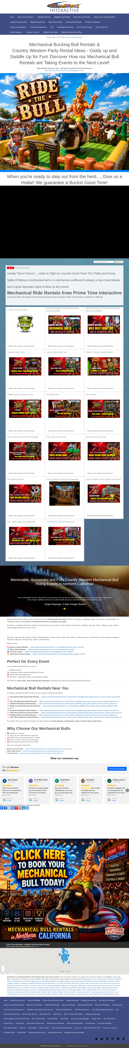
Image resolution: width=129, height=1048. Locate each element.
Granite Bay (94, 990)
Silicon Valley (84, 981)
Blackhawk (48, 988)
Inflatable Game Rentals (62, 17)
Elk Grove (28, 990)
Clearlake (61, 979)
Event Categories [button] (16, 32)
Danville (40, 988)
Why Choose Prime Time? (92, 1025)
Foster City (41, 983)
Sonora (78, 992)
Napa (33, 979)
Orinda (67, 990)
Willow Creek (46, 990)
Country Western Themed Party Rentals (16, 1016)
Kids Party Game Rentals (81, 17)
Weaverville (37, 990)
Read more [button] (6, 793)
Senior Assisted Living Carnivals (62, 1025)
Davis (118, 983)
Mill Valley (103, 979)
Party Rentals (57, 1012)
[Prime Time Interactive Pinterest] (118, 1037)
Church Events (8, 1021)
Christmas (22, 1025)
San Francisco (73, 983)
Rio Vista (114, 985)
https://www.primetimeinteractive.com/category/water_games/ (51, 647)
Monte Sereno (55, 985)
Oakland (17, 988)
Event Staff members (10, 1025)
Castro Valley (81, 985)
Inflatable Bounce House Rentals (18, 985)
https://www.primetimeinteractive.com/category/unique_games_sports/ (59, 652)
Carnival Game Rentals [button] (18, 27)
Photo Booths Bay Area (82, 1007)
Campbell (31, 981)
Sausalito (79, 979)
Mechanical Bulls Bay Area (64, 1007)
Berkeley (97, 983)
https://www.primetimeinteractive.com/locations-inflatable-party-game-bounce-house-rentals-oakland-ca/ (78, 701)
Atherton (90, 983)
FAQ (52, 27)
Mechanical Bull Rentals (74, 22)
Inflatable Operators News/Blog (71, 32)
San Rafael (86, 979)
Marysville (27, 992)
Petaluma (118, 977)
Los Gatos (60, 981)
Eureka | (55, 990)
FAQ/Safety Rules (9, 1030)
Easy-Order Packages (104, 1021)
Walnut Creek (81, 988)
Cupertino (49, 983)
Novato (67, 979)
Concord (73, 990)
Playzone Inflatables (33, 998)
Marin (73, 979)
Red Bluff (106, 992)
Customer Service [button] (32, 32)
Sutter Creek (97, 988)
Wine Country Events (38, 1016)
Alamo (47, 985)
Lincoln (20, 992)
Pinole (74, 985)
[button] (1, 788)
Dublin (117, 979)
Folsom (113, 988)
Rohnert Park (12, 979)
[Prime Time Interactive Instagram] (112, 1037)
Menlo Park (75, 981)
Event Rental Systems (82, 1043)
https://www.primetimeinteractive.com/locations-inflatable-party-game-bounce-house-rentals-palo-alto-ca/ (78, 699)
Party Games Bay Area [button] (38, 27)
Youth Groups (19, 1021)
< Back (10, 268)
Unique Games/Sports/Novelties (104, 17)
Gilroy (18, 983)
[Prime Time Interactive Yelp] (107, 1037)
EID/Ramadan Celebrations (55, 1021)
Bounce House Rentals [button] (25, 17)
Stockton (110, 990)
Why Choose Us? (102, 27)
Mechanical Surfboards (92, 22)
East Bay (48, 992)
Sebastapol (95, 979)
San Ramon (33, 988)
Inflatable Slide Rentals (37, 22)
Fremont (104, 983)
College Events (96, 1016)
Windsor (53, 979)
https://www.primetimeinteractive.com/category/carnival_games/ (49, 649)
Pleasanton (56, 988)
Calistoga (10, 981)
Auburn (34, 992)
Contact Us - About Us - (110, 1025)
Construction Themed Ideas (35, 1021)
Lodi (8, 992)
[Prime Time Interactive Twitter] (96, 1037)
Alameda (20, 979)
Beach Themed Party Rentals (73, 1012)
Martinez (60, 990)
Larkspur (111, 979)
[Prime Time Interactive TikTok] (123, 1037)
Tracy (116, 990)
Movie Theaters (44, 1025)
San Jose (107, 981)
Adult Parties (64, 1016)
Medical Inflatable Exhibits (75, 1021)
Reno (100, 992)
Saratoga (24, 981)
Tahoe (66, 992)
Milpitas (16, 981)
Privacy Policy (21, 1030)
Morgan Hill (11, 983)
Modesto (14, 992)
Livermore (103, 990)
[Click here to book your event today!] (64, 888)
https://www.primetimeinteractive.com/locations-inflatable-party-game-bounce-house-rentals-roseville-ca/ (79, 708)
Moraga (72, 988)
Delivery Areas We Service (37, 1030)
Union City (111, 983)
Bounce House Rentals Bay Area (53, 998)
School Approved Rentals (65, 27)
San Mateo (33, 983)
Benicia (38, 979)
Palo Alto (67, 981)
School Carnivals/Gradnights (80, 1016)
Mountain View (40, 981)
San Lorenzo (114, 992)
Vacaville (40, 992)
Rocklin (86, 990)
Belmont (64, 983)
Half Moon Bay (66, 985)
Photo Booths (32, 1025)
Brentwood (106, 985)
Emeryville (24, 988)
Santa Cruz (65, 988)
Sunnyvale (115, 981)
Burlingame (82, 983)
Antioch (99, 985)
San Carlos (24, 983)
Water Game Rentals (55, 22)
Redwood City (50, 981)
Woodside (57, 983)
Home (12, 17)
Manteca (72, 992)
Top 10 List (77, 1025)
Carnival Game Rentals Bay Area (14, 1007)
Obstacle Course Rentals (18, 22)
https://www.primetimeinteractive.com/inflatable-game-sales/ (64, 70)
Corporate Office (52, 1016)
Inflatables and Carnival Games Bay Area (40, 1007)
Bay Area (111, 977)
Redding (85, 992)
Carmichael (20, 990)
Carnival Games (117, 1003)
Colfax (60, 992)
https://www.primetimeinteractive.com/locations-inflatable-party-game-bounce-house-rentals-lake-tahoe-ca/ (81, 715)
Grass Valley (93, 992)
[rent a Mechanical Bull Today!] (64, 121)
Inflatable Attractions (44, 17)
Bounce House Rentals (99, 977)
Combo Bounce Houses (17, 998)
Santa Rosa (46, 979)
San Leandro (91, 985)
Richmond (106, 988)
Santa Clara (94, 981)
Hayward (10, 988)
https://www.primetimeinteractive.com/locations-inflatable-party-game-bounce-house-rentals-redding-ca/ (78, 713)
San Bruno (33, 985)
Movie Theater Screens (84, 27)
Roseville (80, 990)
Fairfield (89, 988)
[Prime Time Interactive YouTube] (102, 1037)
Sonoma (27, 979)
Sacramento (11, 990)
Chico (101, 981)
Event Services (90, 1021)
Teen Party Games (109, 1016)
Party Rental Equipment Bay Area (102, 1007)
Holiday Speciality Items (92, 1012)
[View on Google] (5, 779)
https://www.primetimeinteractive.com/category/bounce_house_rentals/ (57, 645)
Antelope (55, 992)
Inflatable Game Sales (50, 32)
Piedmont (41, 985)
